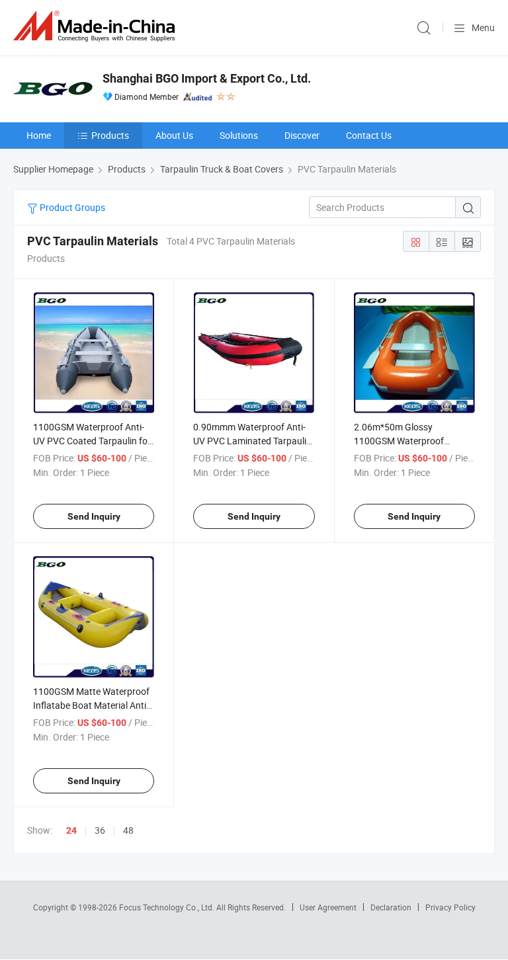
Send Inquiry (93, 516)
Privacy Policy (450, 907)
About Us (174, 135)
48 (128, 830)
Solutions (239, 135)
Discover (301, 135)
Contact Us (369, 135)
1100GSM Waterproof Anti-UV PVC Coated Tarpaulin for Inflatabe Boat (92, 440)
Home (38, 135)
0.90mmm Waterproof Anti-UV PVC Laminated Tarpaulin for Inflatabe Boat (252, 440)
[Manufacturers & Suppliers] (96, 26)
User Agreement (328, 907)
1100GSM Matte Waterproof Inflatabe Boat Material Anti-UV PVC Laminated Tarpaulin (92, 705)
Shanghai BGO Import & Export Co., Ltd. (207, 78)
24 (71, 830)
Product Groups (71, 207)
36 (100, 830)
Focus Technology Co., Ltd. (167, 907)
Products (110, 135)
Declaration (390, 907)
